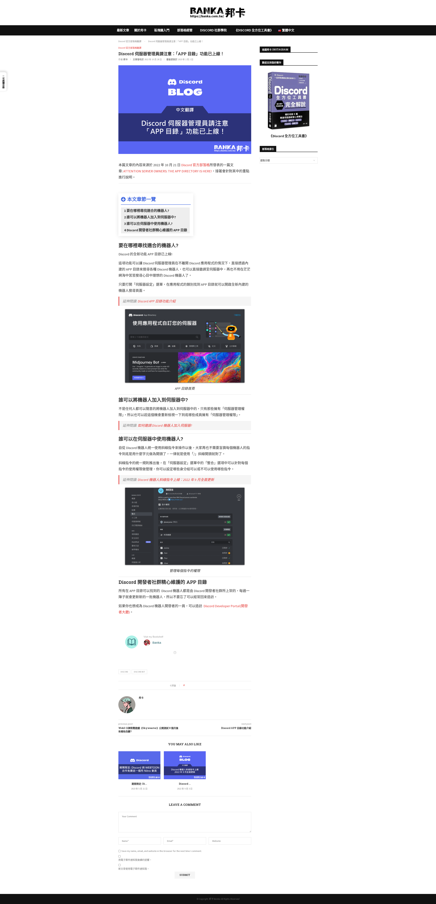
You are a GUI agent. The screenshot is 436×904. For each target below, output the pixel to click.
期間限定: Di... (139, 783)
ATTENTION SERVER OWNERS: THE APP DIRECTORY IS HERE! (167, 171)
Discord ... (185, 783)
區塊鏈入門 (161, 30)
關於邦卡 (140, 30)
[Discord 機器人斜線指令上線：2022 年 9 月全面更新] (185, 765)
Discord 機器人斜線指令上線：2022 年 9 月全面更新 (176, 479)
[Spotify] (224, 23)
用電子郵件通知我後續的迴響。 (135, 859)
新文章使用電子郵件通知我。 (133, 868)
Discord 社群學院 (213, 30)
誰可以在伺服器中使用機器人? (150, 223)
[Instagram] (216, 23)
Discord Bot (139, 672)
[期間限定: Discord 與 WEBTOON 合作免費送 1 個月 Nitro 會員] (139, 765)
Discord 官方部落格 (195, 165)
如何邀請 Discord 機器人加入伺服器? (165, 425)
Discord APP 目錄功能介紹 (157, 301)
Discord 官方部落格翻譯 (129, 41)
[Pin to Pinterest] (197, 685)
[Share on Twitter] (193, 685)
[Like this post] (186, 685)
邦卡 (125, 59)
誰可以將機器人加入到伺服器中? (151, 217)
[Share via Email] (200, 685)
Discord (124, 672)
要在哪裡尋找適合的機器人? (148, 210)
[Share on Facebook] (190, 685)
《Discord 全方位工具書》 (253, 30)
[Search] (317, 30)
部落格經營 (184, 30)
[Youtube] (220, 23)
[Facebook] (211, 23)
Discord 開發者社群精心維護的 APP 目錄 (157, 230)
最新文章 (123, 30)
